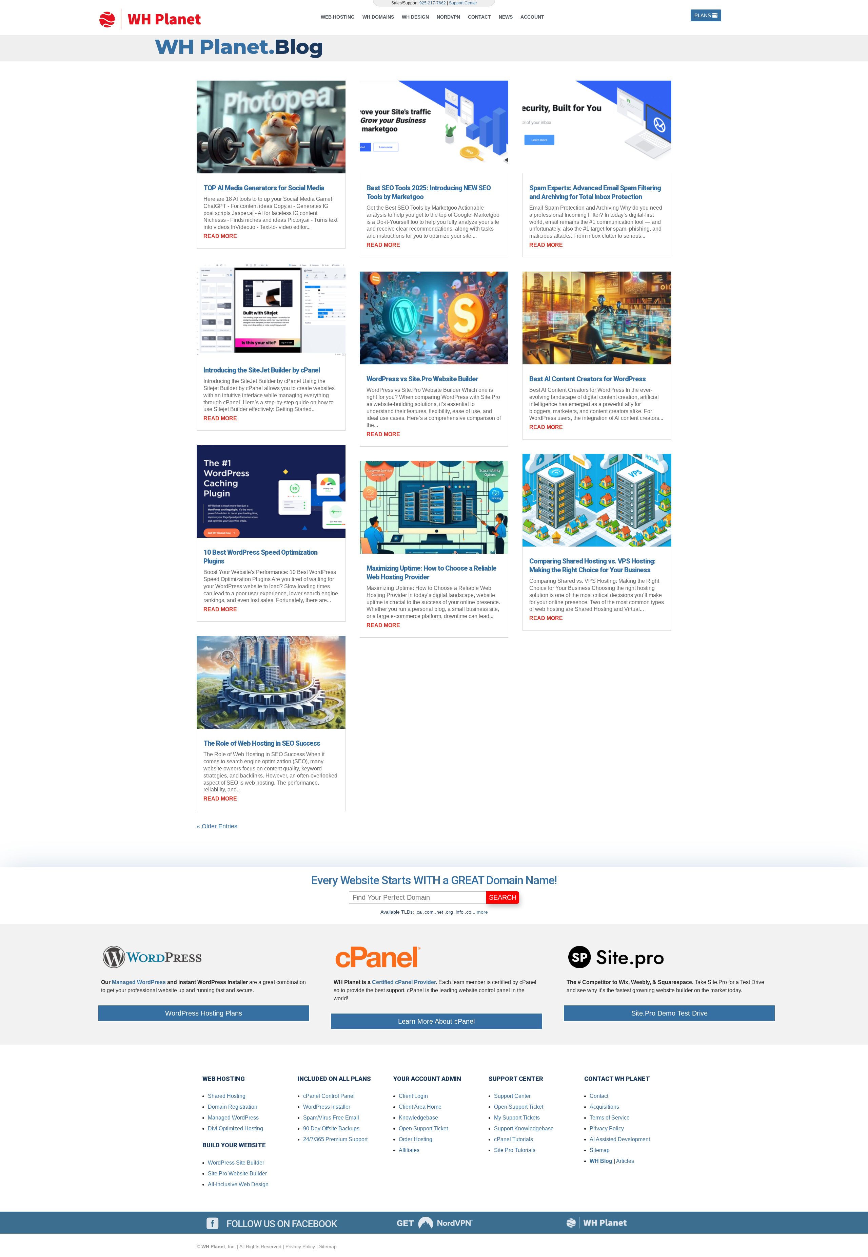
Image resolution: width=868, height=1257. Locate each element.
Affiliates (409, 1150)
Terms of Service (610, 1118)
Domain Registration (232, 1107)
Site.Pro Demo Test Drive (669, 1013)
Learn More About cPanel (436, 1021)
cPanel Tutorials (513, 1139)
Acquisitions (604, 1107)
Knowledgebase (418, 1118)
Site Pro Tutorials (514, 1150)
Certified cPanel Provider (404, 982)
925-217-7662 (432, 3)
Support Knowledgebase (524, 1128)
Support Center (463, 3)
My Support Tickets (517, 1118)
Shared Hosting (226, 1096)
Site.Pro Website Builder (237, 1173)
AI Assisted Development (620, 1139)
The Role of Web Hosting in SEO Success (261, 743)
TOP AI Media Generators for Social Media (263, 188)
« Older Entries (217, 826)
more (482, 912)
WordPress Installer (326, 1107)
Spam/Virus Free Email (331, 1118)
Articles (625, 1161)
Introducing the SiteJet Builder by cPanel (261, 370)
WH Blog (601, 1161)
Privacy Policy (607, 1128)
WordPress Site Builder (236, 1163)
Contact (599, 1096)
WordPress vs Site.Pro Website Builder (422, 379)
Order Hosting (415, 1139)
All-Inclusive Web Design (238, 1184)
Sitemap (600, 1150)
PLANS (702, 15)
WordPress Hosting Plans (203, 1013)
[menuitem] (339, 16)
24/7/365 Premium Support (335, 1139)
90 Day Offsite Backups (331, 1128)
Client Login (413, 1096)
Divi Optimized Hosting (235, 1128)
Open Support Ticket (423, 1128)
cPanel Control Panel (329, 1096)
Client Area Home (420, 1107)
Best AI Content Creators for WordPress (587, 379)
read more (220, 236)
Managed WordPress (139, 982)
